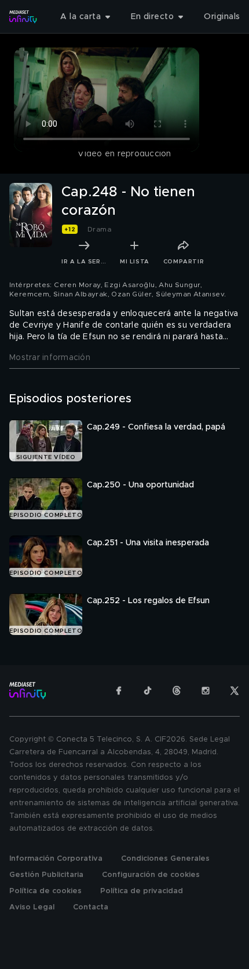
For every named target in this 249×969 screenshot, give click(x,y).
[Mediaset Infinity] (23, 17)
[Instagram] (205, 690)
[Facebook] (118, 690)
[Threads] (176, 690)
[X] (234, 690)
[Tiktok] (147, 690)
